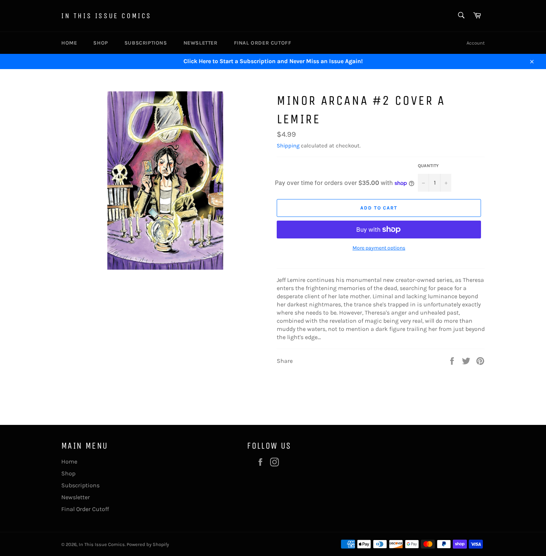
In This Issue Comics (106, 16)
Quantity (428, 165)
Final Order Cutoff (263, 43)
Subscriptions (145, 43)
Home (69, 43)
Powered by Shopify (148, 544)
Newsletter (200, 43)
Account (476, 43)
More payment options (378, 248)
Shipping (288, 145)
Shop (100, 43)
